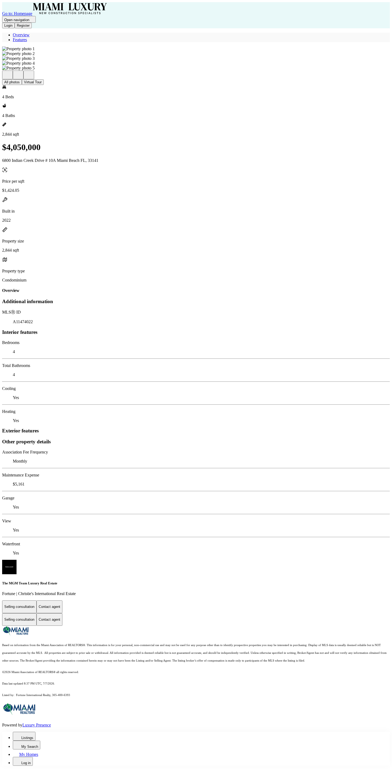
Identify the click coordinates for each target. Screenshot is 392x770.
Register (23, 26)
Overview (21, 35)
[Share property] (28, 75)
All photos (12, 82)
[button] (196, 48)
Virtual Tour (33, 82)
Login (8, 26)
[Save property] (18, 75)
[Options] (7, 75)
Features (20, 39)
